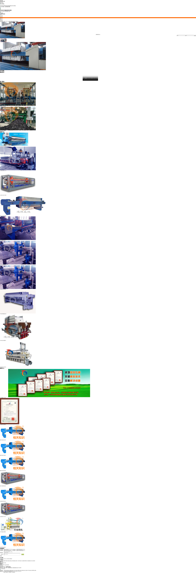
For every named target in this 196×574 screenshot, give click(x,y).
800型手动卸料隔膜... (3, 264)
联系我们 (1, 20)
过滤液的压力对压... (3, 516)
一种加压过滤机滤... (3, 424)
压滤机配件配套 (24, 560)
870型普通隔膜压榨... (3, 313)
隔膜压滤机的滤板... (3, 470)
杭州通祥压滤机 (33, 570)
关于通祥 (1, 15)
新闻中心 (1, 16)
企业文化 (4, 558)
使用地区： (2, 550)
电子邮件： (15, 550)
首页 (0, 14)
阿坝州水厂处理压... (3, 106)
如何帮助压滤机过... (3, 547)
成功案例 (33, 560)
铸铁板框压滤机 (15, 21)
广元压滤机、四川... (3, 397)
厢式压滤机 (2, 560)
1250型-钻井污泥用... (3, 195)
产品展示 (4, 572)
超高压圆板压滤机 (14, 560)
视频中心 (1, 19)
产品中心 (1, 17)
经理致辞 (10, 558)
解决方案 (1, 562)
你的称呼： (2, 549)
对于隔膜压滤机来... (3, 531)
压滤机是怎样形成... (3, 501)
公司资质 (7, 558)
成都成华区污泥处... (3, 130)
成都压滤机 (8, 570)
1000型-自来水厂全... (3, 170)
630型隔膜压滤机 (3, 240)
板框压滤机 (10, 21)
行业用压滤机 (19, 560)
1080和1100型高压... (3, 146)
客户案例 (4, 562)
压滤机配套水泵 (29, 560)
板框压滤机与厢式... (3, 455)
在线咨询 (1, 2)
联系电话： (15, 549)
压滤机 (5, 570)
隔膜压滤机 (5, 560)
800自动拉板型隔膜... (3, 215)
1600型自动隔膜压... (3, 340)
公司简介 (1, 558)
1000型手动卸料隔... (3, 289)
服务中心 (1, 18)
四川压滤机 (15, 570)
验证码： (2, 554)
